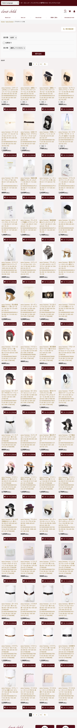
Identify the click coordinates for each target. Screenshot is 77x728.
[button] (65, 11)
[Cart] (69, 11)
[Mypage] (74, 11)
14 (41, 64)
